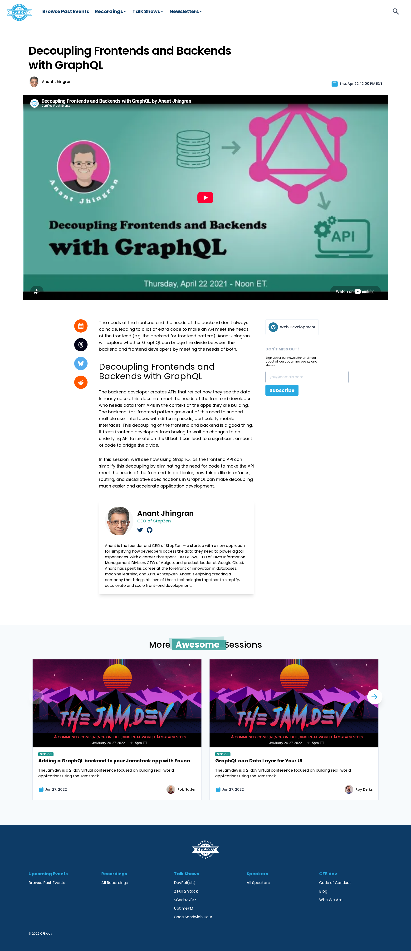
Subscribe (281, 390)
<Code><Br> (185, 900)
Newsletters (184, 11)
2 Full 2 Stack (186, 891)
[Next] (36, 696)
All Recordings (114, 882)
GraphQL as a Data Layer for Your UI (258, 760)
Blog (323, 891)
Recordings (109, 11)
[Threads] (81, 344)
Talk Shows (146, 11)
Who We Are (330, 900)
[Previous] (374, 696)
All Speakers (258, 882)
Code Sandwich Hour (193, 917)
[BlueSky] (81, 363)
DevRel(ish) (185, 882)
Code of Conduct (335, 882)
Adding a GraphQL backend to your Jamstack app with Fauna (114, 760)
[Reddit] (81, 382)
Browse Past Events (65, 11)
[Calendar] (81, 326)
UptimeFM (183, 908)
